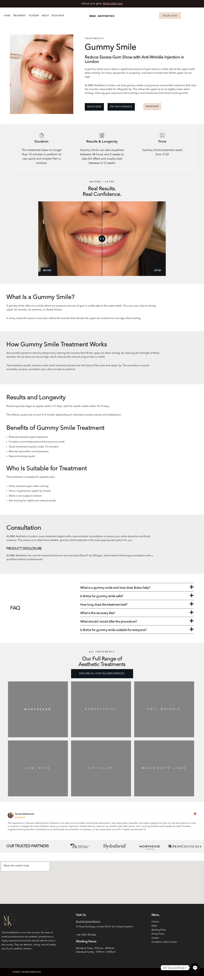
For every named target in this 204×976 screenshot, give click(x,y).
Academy (34, 16)
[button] (137, 587)
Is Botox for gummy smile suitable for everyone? (113, 630)
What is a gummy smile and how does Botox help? (115, 587)
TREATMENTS (19, 16)
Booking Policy (159, 930)
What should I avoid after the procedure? (108, 621)
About (45, 16)
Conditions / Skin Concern (164, 942)
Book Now (57, 16)
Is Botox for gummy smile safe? (101, 596)
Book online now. (113, 3)
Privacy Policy (158, 934)
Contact (155, 938)
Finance (155, 922)
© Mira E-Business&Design (27, 972)
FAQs (154, 926)
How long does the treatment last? (103, 604)
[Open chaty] (195, 967)
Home (7, 16)
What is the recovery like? (97, 613)
